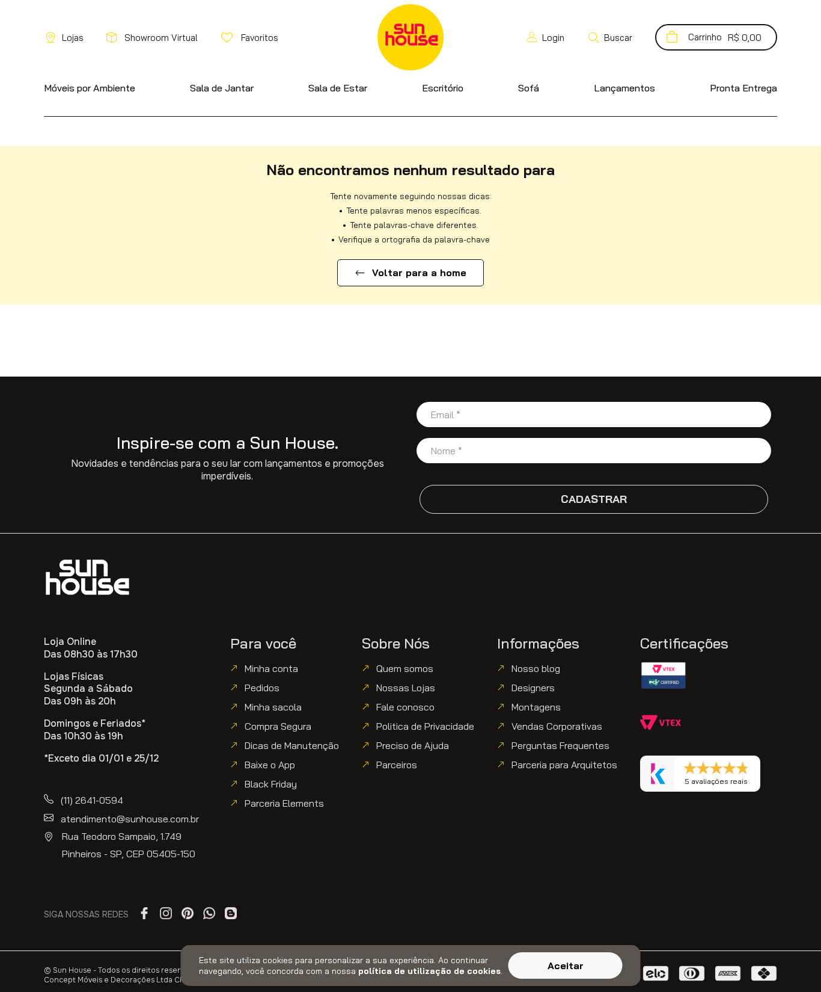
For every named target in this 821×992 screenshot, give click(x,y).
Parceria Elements (284, 803)
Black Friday (271, 784)
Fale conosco (405, 707)
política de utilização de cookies (429, 971)
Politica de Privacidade (425, 726)
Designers (533, 688)
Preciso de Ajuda (412, 745)
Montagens (536, 707)
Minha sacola (273, 707)
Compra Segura (278, 726)
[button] (609, 37)
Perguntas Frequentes (560, 745)
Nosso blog (535, 668)
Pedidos (262, 688)
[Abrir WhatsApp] (791, 961)
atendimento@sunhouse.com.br (130, 819)
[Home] (87, 577)
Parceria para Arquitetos (564, 765)
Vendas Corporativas (556, 726)
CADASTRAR (594, 499)
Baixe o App (270, 765)
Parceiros (396, 765)
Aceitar (566, 966)
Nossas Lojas (405, 688)
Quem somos (404, 668)
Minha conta (271, 668)
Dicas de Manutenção (292, 745)
